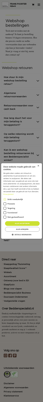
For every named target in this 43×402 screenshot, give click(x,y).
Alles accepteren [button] (22, 223)
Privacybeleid (8, 194)
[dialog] (21, 201)
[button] (21, 234)
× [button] (38, 166)
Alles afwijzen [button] (22, 229)
